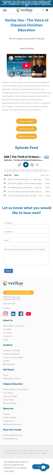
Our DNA (7, 329)
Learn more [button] (9, 471)
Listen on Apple (26, 121)
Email (6, 240)
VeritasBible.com (10, 439)
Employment (8, 421)
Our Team (7, 333)
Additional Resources (12, 424)
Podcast (6, 414)
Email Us (7, 308)
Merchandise (9, 364)
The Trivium (8, 393)
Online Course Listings (13, 357)
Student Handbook (11, 354)
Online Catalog (9, 417)
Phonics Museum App (12, 435)
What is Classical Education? (15, 389)
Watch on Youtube (26, 136)
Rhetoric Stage (9, 403)
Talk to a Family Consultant (18, 292)
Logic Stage (8, 400)
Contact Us (8, 336)
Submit (8, 271)
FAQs (5, 340)
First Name (7, 223)
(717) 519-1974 (9, 303)
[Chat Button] (43, 467)
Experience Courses (12, 378)
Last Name (7, 232)
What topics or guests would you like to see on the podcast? (24, 249)
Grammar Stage (10, 396)
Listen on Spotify (26, 129)
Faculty (6, 361)
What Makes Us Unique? (14, 326)
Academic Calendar (11, 350)
